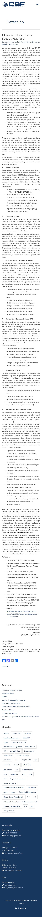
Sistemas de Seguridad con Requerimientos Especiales (20, 42)
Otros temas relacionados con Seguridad (16, 707)
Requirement (32, 787)
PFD (23, 774)
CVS (5, 751)
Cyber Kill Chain (15, 751)
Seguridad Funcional (13, 797)
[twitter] (26, 908)
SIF (28, 797)
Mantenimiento (28, 770)
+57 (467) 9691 (9, 850)
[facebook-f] (19, 908)
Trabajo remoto (8, 811)
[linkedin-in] (16, 908)
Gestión (7, 764)
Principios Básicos (8, 710)
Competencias (30, 747)
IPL (17, 770)
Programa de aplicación (18, 779)
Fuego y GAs (26, 760)
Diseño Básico (8, 755)
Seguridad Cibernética (9, 713)
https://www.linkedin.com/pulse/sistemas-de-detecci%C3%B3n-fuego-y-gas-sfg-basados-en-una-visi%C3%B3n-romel (22, 614)
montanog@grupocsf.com (13, 870)
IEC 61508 (26, 765)
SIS (35, 797)
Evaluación (7, 760)
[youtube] (21, 908)
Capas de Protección (19, 742)
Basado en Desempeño (11, 738)
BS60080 (26, 738)
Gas (35, 760)
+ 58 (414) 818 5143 (10, 833)
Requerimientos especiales (14, 787)
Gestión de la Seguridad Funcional (13, 700)
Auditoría (27, 733)
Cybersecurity (29, 751)
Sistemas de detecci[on (11, 802)
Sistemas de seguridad (12, 806)
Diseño (4, 697)
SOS (25, 806)
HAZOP (16, 765)
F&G (16, 760)
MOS (5, 774)
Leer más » (6, 666)
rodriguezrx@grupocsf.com (13, 853)
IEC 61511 (8, 769)
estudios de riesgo (23, 755)
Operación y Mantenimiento (11, 703)
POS (4, 779)
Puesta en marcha (9, 783)
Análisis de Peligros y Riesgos (12, 690)
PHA (30, 774)
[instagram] (23, 908)
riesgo (5, 792)
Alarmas (6, 733)
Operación (14, 774)
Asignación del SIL (8, 693)
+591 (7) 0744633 (10, 868)
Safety (13, 792)
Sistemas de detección (30, 802)
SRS (3, 720)
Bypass (5, 742)
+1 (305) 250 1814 (10, 885)
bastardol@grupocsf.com (12, 836)
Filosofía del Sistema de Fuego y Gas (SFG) (17, 37)
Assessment (17, 733)
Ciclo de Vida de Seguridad (12, 747)
